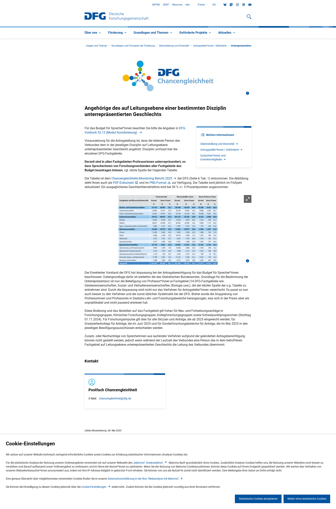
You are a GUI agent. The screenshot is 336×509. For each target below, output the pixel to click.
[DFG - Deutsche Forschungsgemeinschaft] (117, 16)
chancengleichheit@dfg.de (115, 398)
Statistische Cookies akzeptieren (258, 498)
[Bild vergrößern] (168, 230)
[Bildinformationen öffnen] (247, 93)
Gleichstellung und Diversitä (217, 143)
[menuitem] (93, 33)
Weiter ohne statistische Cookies (306, 498)
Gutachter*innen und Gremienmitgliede (213, 157)
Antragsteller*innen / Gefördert (219, 149)
